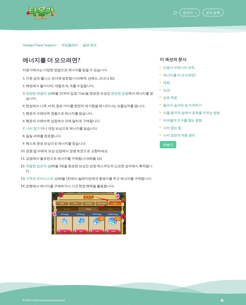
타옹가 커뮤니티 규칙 (179, 67)
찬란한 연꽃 (119, 93)
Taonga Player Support (40, 45)
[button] (174, 12)
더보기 (168, 145)
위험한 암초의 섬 (38, 166)
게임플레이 (69, 45)
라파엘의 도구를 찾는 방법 (182, 120)
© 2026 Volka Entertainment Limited (44, 300)
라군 (166, 90)
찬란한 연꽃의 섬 (38, 93)
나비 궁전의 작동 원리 (179, 135)
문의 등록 (213, 13)
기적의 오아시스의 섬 (41, 178)
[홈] (42, 12)
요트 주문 (170, 98)
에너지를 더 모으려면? (179, 75)
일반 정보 (90, 45)
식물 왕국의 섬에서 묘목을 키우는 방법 (191, 113)
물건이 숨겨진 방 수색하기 (182, 105)
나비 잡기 (33, 128)
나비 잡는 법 (172, 128)
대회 (166, 83)
